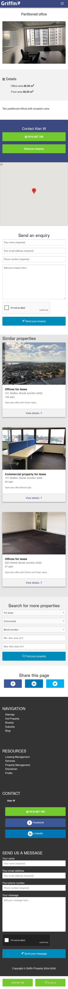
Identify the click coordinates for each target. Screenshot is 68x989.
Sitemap (10, 714)
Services (10, 761)
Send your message (35, 953)
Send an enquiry (34, 149)
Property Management (17, 765)
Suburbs (10, 726)
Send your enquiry (35, 321)
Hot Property (12, 718)
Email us (51, 982)
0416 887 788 (35, 136)
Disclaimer (11, 769)
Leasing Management (17, 757)
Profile (8, 773)
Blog (7, 730)
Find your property (35, 656)
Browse (9, 722)
